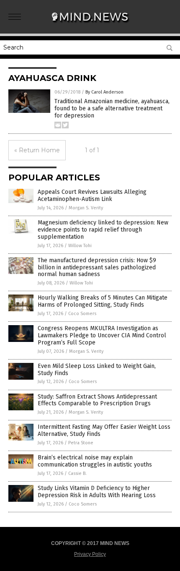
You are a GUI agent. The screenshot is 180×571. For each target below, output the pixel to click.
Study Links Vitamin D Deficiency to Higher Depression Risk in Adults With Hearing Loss (97, 492)
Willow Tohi (80, 245)
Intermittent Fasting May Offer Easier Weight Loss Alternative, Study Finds (104, 430)
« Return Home (37, 150)
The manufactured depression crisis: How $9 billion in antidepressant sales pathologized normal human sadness (97, 267)
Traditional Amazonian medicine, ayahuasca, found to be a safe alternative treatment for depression (112, 108)
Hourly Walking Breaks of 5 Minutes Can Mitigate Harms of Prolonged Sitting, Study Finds (102, 301)
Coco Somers (82, 313)
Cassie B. (77, 473)
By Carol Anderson (104, 92)
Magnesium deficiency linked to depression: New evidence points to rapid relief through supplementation (103, 229)
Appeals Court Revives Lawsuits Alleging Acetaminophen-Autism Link (92, 195)
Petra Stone (80, 443)
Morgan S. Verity (86, 208)
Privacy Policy (90, 554)
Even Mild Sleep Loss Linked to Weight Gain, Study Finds (97, 369)
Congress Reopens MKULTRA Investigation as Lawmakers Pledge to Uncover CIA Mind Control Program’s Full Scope (102, 335)
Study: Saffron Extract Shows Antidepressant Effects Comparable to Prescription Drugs (97, 400)
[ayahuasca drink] (90, 25)
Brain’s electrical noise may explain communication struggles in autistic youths (95, 461)
